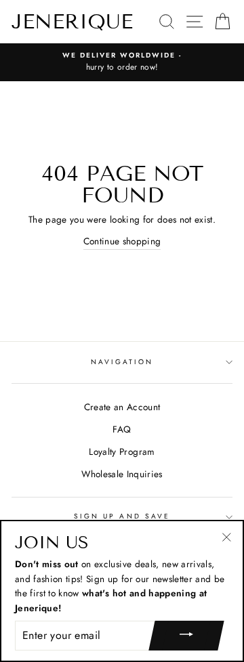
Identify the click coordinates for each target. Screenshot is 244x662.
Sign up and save (122, 516)
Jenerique (72, 22)
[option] (122, 62)
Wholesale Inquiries (121, 474)
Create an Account (122, 407)
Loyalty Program (122, 451)
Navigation (122, 362)
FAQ (122, 429)
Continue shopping (122, 241)
